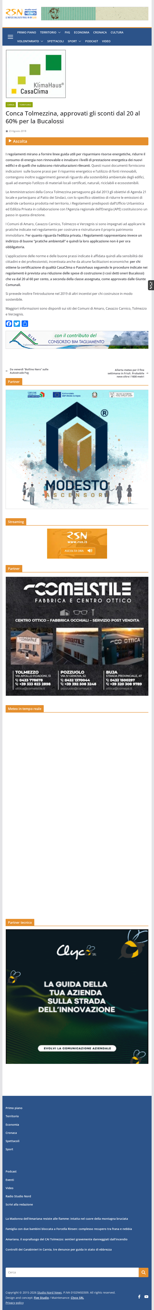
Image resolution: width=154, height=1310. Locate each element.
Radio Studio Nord (18, 1196)
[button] (58, 32)
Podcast (91, 41)
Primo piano (26, 32)
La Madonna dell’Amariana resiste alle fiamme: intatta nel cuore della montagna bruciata (67, 1219)
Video (106, 41)
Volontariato (28, 41)
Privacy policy (15, 1303)
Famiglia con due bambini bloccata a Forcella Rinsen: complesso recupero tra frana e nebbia (69, 1229)
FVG (67, 32)
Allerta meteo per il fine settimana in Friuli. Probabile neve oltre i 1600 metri (126, 373)
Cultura (117, 32)
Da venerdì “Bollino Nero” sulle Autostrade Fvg (29, 371)
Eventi (10, 1180)
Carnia (10, 104)
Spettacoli (55, 41)
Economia (81, 32)
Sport (72, 41)
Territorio (48, 32)
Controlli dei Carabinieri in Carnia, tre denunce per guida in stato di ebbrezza (59, 1249)
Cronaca (100, 32)
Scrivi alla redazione (19, 1204)
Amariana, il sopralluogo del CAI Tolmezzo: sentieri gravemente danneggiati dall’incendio (67, 1239)
